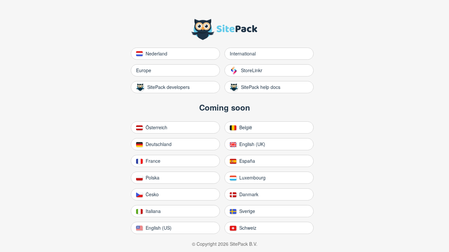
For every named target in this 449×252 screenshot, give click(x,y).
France (152, 161)
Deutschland (158, 144)
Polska (151, 177)
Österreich (155, 127)
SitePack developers (168, 87)
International (243, 53)
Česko (151, 194)
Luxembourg (252, 177)
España (246, 161)
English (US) (158, 227)
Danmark (248, 194)
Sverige (246, 211)
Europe (143, 70)
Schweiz (247, 227)
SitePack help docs (260, 87)
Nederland (155, 53)
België (245, 127)
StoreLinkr (251, 70)
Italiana (152, 211)
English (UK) (251, 144)
